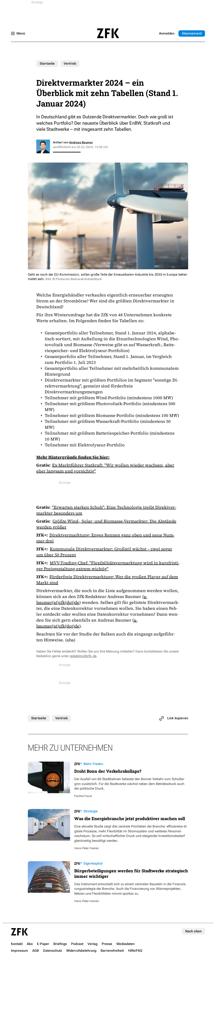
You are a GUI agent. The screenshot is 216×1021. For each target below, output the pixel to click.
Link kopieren (177, 718)
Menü (20, 33)
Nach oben (193, 931)
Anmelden (166, 33)
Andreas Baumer (81, 142)
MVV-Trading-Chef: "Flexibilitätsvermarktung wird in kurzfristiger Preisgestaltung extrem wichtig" (107, 566)
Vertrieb (70, 63)
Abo (192, 33)
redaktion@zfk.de (83, 656)
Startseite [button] (108, 33)
